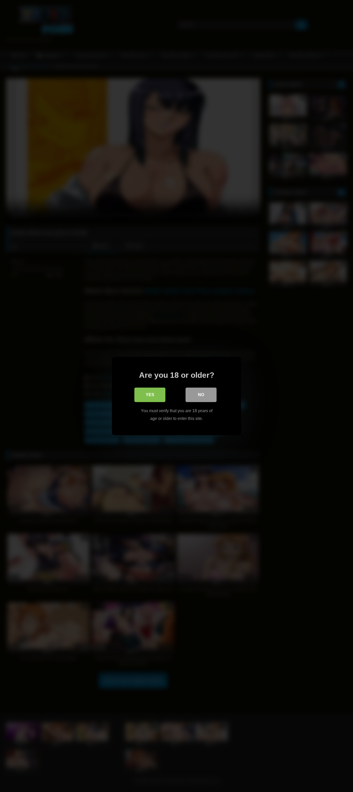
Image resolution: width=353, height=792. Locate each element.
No (201, 395)
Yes (150, 395)
